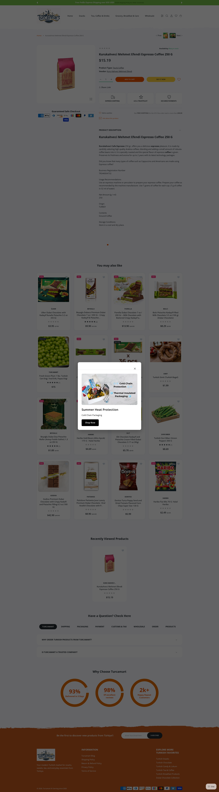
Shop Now (90, 422)
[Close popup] (134, 368)
